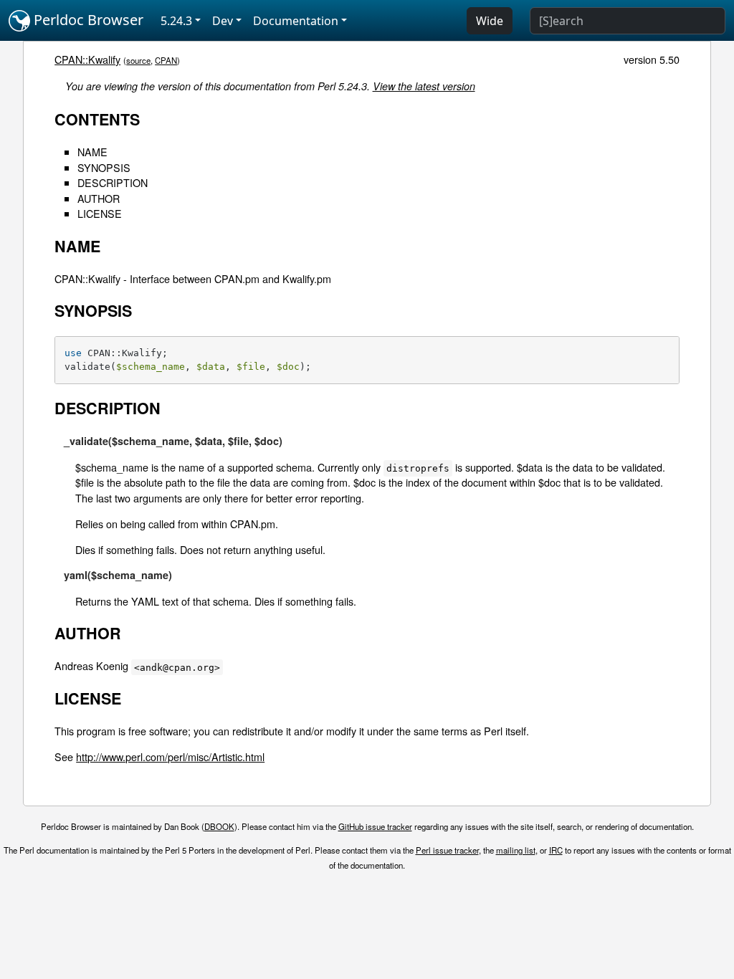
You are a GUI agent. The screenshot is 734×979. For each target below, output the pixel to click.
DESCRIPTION (112, 182)
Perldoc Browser (86, 19)
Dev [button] (222, 21)
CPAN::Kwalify (87, 59)
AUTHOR (98, 198)
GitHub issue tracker (375, 826)
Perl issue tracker (447, 850)
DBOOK (219, 826)
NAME (92, 151)
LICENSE (99, 213)
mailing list (515, 850)
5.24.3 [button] (176, 21)
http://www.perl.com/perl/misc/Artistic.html (170, 756)
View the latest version (424, 86)
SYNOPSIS (103, 167)
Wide (489, 21)
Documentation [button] (295, 21)
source (138, 60)
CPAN (166, 60)
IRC (556, 850)
